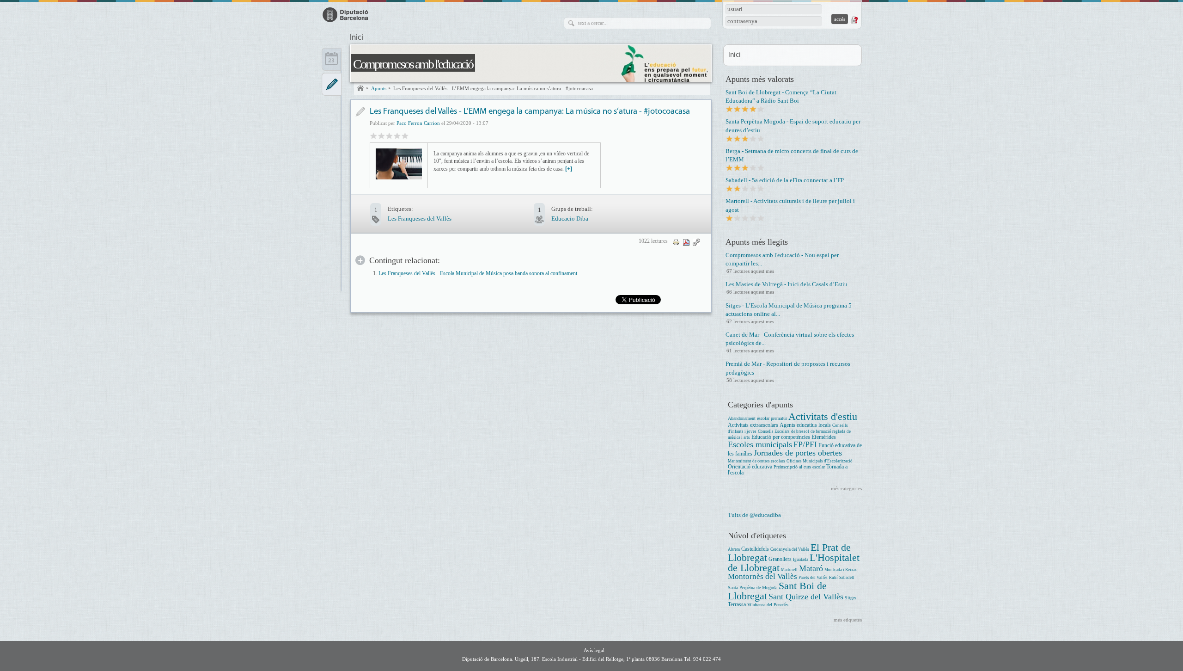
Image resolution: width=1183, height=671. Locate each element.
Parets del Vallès (813, 577)
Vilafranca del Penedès (767, 604)
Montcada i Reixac (840, 569)
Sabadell (846, 577)
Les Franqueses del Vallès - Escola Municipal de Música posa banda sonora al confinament (477, 274)
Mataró (811, 568)
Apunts (378, 88)
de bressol (800, 431)
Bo (389, 135)
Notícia (360, 112)
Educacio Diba (569, 218)
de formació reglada (828, 431)
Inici (356, 38)
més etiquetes (848, 619)
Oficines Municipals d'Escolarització (820, 461)
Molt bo (397, 135)
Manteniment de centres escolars (756, 461)
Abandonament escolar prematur (757, 418)
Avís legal (594, 650)
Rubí (833, 577)
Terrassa (737, 605)
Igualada (800, 559)
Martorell (789, 569)
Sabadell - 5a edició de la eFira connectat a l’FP (785, 180)
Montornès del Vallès (762, 576)
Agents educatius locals (805, 425)
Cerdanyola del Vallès (789, 549)
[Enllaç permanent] (696, 242)
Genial (405, 135)
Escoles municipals (760, 444)
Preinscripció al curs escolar (799, 466)
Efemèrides (823, 437)
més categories (846, 488)
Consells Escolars (774, 431)
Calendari (331, 59)
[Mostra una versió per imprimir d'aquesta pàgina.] (676, 242)
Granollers (780, 559)
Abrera (734, 549)
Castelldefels (755, 549)
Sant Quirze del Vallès (805, 596)
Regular (381, 135)
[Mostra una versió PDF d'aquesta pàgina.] (686, 242)
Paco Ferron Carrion (418, 123)
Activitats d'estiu (822, 416)
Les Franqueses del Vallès (419, 218)
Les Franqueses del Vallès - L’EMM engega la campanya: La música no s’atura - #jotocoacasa (493, 88)
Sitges (850, 597)
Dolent (374, 135)
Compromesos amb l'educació (413, 64)
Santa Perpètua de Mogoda (752, 587)
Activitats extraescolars (753, 425)
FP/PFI (805, 444)
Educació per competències (780, 437)
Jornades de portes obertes (798, 452)
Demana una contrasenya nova (854, 20)
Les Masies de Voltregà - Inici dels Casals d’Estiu (787, 284)
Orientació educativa (750, 467)
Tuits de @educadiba (754, 514)
